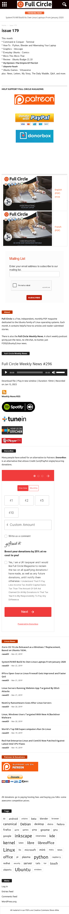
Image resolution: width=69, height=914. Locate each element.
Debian (25, 824)
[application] (34, 372)
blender (44, 818)
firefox (7, 829)
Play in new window (27, 381)
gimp (34, 829)
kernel (9, 842)
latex (21, 843)
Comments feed (9, 896)
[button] (63, 4)
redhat (6, 863)
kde (52, 836)
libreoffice (46, 843)
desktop (39, 823)
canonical (10, 824)
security (17, 863)
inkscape (23, 835)
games (25, 830)
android (13, 818)
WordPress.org (9, 901)
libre (30, 843)
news (59, 850)
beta (33, 818)
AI (4, 818)
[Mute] (53, 372)
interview (41, 835)
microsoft (30, 849)
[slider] (61, 372)
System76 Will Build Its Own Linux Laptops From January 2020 (34, 661)
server (28, 863)
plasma (26, 856)
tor (45, 863)
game (17, 830)
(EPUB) (57, 197)
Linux (9, 850)
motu (51, 850)
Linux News (9, 641)
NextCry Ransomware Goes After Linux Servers (26, 702)
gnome (45, 829)
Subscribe (34, 297)
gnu (55, 829)
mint (42, 849)
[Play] (6, 372)
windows (38, 869)
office (8, 857)
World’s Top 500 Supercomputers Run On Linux (26, 729)
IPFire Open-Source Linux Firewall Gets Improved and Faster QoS (36, 17)
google (7, 835)
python (41, 856)
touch (54, 863)
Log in (5, 886)
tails (38, 863)
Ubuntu (23, 869)
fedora (60, 824)
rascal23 (5, 654)
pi (17, 857)
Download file (9, 381)
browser (55, 818)
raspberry (56, 857)
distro (50, 824)
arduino (24, 819)
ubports (7, 869)
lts (20, 850)
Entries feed (7, 891)
